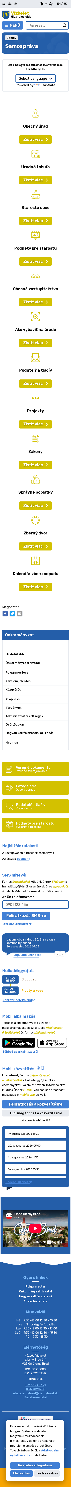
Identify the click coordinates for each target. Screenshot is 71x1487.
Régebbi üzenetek (18, 1182)
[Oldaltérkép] (9, 4)
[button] (57, 954)
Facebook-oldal (35, 1397)
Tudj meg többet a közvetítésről (35, 1113)
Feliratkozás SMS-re (26, 915)
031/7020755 (35, 1389)
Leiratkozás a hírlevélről (35, 1120)
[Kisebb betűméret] (46, 4)
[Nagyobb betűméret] (51, 4)
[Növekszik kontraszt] (41, 4)
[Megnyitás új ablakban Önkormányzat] (64, 644)
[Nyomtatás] (16, 4)
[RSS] (4, 4)
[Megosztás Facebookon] (5, 613)
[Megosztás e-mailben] (20, 613)
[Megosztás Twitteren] (12, 613)
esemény (23, 858)
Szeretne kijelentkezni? (18, 924)
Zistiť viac (33, 139)
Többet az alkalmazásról (20, 1051)
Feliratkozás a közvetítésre (35, 1104)
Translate (48, 85)
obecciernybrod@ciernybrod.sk (35, 1393)
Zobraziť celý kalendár (19, 1000)
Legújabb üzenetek (27, 955)
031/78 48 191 (35, 1385)
